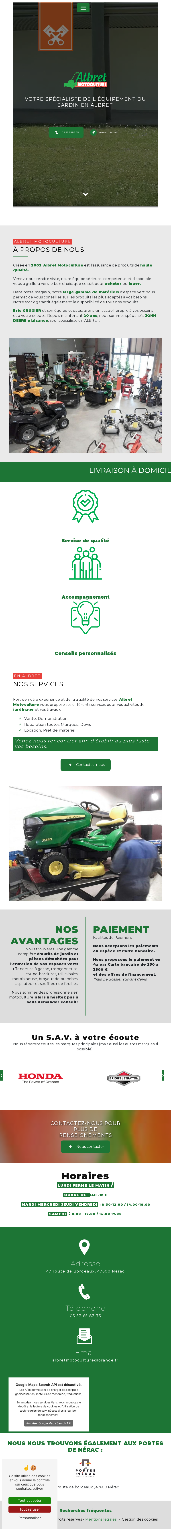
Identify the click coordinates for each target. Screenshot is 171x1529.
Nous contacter (108, 132)
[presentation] (163, 1075)
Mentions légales (100, 1519)
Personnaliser (29, 1518)
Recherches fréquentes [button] (85, 1510)
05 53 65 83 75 (70, 132)
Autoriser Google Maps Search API (48, 1423)
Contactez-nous (90, 765)
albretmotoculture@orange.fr (85, 1360)
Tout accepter (29, 1500)
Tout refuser (29, 1509)
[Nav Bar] (83, 7)
